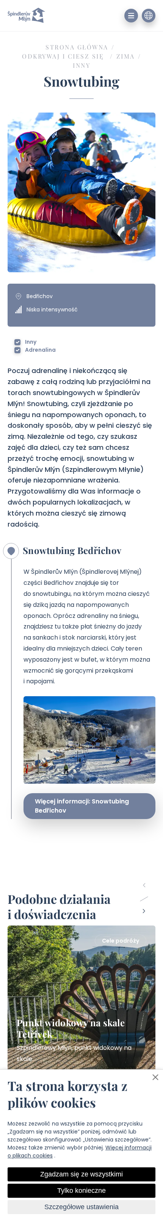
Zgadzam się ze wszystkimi (81, 1174)
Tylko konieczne (81, 1190)
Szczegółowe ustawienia (81, 1207)
